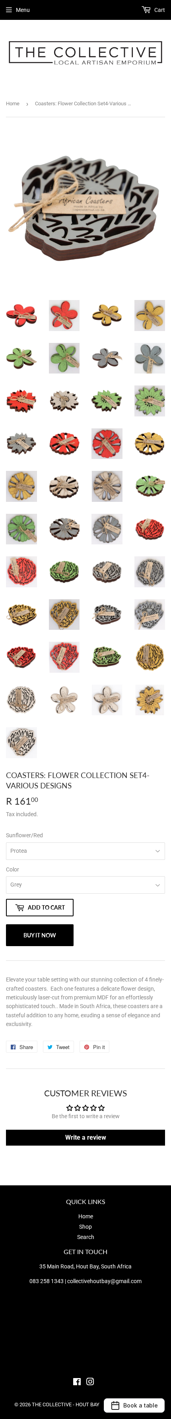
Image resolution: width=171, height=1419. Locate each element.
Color (12, 869)
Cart (159, 10)
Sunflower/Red (24, 835)
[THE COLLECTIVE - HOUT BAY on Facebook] (77, 1383)
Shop (85, 1226)
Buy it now (39, 935)
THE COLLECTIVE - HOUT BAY (65, 1404)
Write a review (85, 1137)
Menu (23, 10)
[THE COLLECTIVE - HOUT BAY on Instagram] (90, 1383)
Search (85, 1237)
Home (12, 103)
